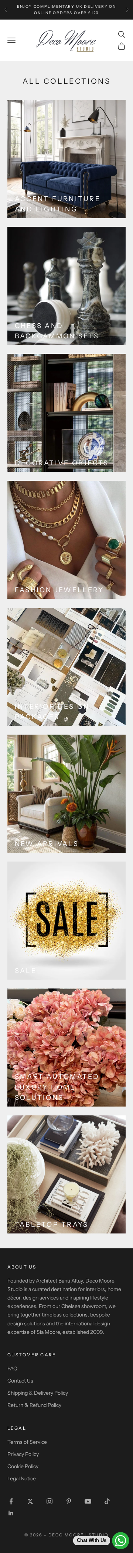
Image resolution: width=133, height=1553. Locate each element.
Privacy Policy (23, 1454)
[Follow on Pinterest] (68, 1501)
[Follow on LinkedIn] (11, 1513)
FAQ (12, 1368)
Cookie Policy (22, 1466)
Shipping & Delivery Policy (37, 1393)
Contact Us (20, 1380)
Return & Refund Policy (34, 1405)
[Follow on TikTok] (107, 1501)
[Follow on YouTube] (88, 1501)
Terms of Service (27, 1442)
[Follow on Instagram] (49, 1501)
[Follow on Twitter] (30, 1501)
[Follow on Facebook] (11, 1501)
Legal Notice (21, 1478)
